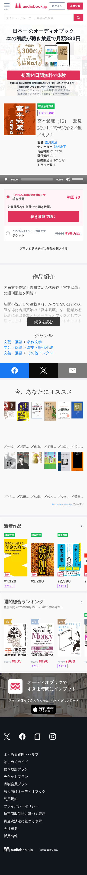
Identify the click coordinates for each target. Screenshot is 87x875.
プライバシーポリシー (21, 806)
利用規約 (11, 799)
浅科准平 (60, 146)
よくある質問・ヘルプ (21, 754)
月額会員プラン (16, 784)
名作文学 (34, 341)
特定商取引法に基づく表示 (24, 813)
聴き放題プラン (16, 769)
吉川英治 (51, 142)
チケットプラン (16, 776)
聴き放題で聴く (44, 216)
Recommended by (62, 504)
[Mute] (68, 179)
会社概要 (11, 828)
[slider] (78, 179)
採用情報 (11, 836)
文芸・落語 (13, 341)
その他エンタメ (40, 353)
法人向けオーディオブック (24, 791)
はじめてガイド (16, 761)
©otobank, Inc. (49, 849)
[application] (43, 179)
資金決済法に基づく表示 (23, 821)
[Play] (6, 179)
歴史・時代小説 (40, 347)
